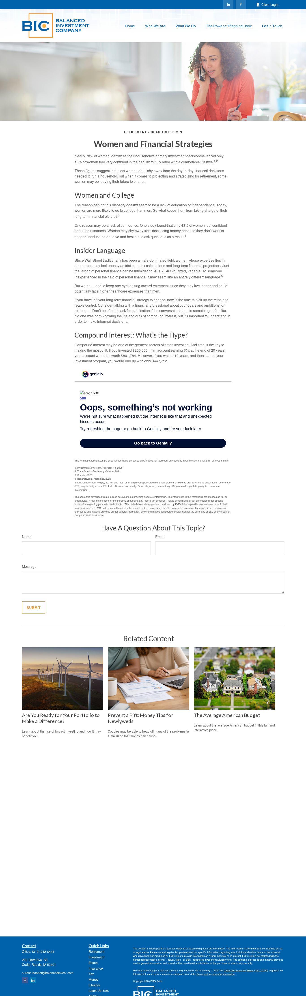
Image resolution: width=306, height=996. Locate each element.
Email (159, 536)
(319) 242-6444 (43, 951)
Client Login (269, 4)
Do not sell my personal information (215, 974)
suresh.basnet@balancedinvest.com (47, 972)
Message (29, 566)
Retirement (96, 951)
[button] (130, 25)
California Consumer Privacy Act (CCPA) (246, 970)
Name (27, 536)
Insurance (96, 968)
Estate (93, 962)
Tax (91, 974)
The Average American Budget (227, 715)
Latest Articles (99, 990)
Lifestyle (94, 985)
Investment (96, 957)
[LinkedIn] (228, 4)
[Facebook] (241, 4)
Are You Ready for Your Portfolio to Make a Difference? (61, 718)
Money (93, 979)
